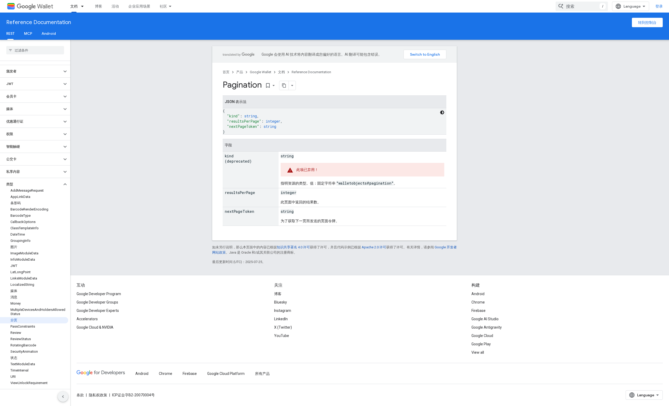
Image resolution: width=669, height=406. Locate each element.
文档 (74, 6)
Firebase (478, 310)
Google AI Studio (485, 319)
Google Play (481, 344)
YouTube (281, 336)
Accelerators (87, 319)
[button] (31, 71)
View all (477, 352)
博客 (98, 6)
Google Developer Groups (97, 302)
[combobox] (582, 6)
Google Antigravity (486, 327)
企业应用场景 (139, 6)
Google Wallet (260, 72)
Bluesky (280, 302)
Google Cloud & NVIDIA (95, 327)
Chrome (478, 302)
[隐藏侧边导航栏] (63, 396)
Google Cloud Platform (226, 373)
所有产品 (262, 373)
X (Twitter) (283, 327)
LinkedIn (281, 319)
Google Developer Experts (98, 310)
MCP (28, 33)
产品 (239, 72)
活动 (115, 6)
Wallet (45, 6)
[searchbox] (35, 50)
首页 (226, 72)
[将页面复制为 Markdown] (284, 85)
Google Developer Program (99, 294)
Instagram (282, 310)
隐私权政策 (98, 395)
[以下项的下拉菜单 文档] (84, 6)
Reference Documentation (38, 22)
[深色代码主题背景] (442, 112)
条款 (80, 395)
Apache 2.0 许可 (374, 247)
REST (10, 33)
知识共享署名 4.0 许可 (293, 247)
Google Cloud (482, 336)
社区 (163, 6)
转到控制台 (647, 22)
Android (49, 33)
